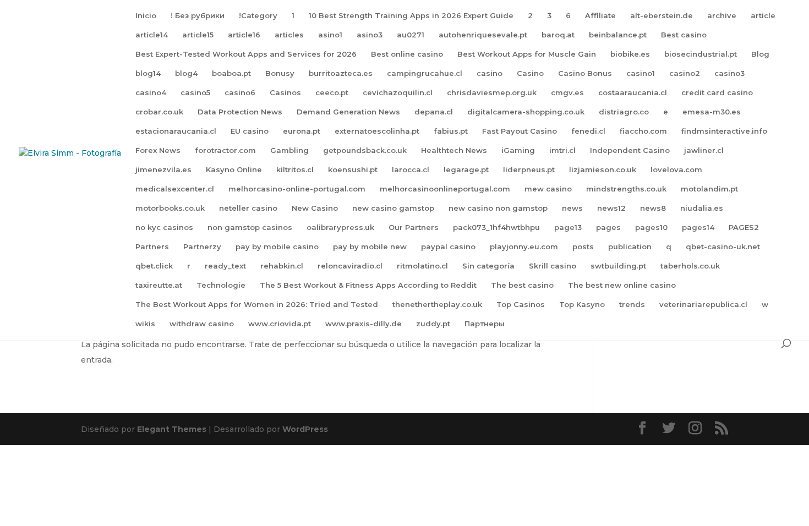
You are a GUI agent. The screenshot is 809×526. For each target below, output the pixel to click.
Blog (760, 54)
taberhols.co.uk (690, 266)
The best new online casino (622, 285)
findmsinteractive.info (724, 131)
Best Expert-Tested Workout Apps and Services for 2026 (246, 54)
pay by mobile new (370, 247)
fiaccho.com (643, 131)
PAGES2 (744, 227)
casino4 (150, 93)
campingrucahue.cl (424, 73)
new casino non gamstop (498, 208)
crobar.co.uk (159, 112)
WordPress (305, 429)
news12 (611, 208)
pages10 (651, 227)
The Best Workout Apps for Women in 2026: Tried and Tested (256, 304)
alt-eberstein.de (661, 16)
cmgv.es (567, 93)
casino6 (240, 93)
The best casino (522, 285)
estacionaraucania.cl (175, 131)
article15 (198, 35)
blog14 (148, 73)
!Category (258, 16)
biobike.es (630, 54)
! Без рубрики (198, 16)
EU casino (250, 131)
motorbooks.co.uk (170, 208)
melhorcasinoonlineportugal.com (445, 189)
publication (630, 247)
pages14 (698, 227)
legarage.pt (466, 170)
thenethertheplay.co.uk (437, 304)
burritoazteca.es (341, 73)
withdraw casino (202, 324)
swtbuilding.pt (618, 266)
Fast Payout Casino (519, 131)
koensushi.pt (353, 170)
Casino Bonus (585, 73)
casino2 (684, 73)
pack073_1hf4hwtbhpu (496, 227)
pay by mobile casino (277, 247)
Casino (530, 73)
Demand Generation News (348, 112)
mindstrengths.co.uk (626, 189)
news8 (653, 208)
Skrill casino (552, 266)
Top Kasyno (582, 304)
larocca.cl (410, 170)
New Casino (315, 208)
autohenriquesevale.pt (483, 35)
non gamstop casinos (249, 227)
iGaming (518, 150)
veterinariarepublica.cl (703, 304)
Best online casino (407, 54)
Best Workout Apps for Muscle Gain (526, 54)
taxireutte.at (158, 285)
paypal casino (448, 247)
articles (289, 35)
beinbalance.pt (618, 35)
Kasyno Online (234, 170)
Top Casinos (520, 304)
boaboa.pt (231, 73)
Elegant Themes (171, 429)
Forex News (158, 150)
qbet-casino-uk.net (723, 247)
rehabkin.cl (281, 266)
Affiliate (600, 16)
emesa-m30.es (711, 112)
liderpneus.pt (529, 170)
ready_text (225, 266)
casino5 (195, 93)
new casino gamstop (393, 208)
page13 (568, 227)
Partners (152, 247)
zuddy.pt (433, 324)
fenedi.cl (588, 131)
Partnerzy (202, 247)
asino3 (369, 35)
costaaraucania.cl (632, 93)
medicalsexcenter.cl (174, 189)
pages (608, 227)
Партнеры (484, 324)
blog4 (186, 73)
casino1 (640, 73)
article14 (151, 35)
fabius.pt (451, 131)
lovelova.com (676, 170)
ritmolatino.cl (422, 266)
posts (583, 247)
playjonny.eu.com (524, 247)
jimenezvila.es (163, 170)
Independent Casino (630, 150)
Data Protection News (240, 112)
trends (632, 304)
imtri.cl (562, 150)
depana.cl (433, 112)
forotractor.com (225, 150)
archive (721, 16)
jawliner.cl (704, 150)
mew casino (548, 189)
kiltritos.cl (295, 170)
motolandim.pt (709, 189)
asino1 (330, 35)
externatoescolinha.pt (377, 131)
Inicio (145, 16)
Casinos (285, 93)
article (763, 16)
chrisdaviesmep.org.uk (492, 93)
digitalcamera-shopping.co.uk (525, 112)
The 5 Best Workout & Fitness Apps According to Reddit (368, 285)
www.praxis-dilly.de (363, 324)
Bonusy (279, 73)
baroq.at (558, 35)
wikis (145, 324)
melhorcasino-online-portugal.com (296, 189)
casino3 (729, 73)
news (572, 208)
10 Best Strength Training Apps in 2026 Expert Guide (411, 16)
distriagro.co (624, 112)
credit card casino (717, 93)
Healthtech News (454, 150)
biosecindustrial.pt (700, 54)
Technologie (220, 285)
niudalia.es (701, 208)
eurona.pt (301, 131)
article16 (244, 35)
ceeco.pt (331, 93)
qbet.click (154, 266)
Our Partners (414, 227)
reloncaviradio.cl (350, 266)
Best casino (684, 35)
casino (489, 73)
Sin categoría (488, 266)
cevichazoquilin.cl (398, 93)
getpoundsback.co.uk (365, 150)
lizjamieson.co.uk (602, 170)
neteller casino (248, 208)
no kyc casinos (164, 227)
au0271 (410, 35)
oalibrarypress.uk (340, 227)
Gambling (289, 150)
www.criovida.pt (279, 324)
